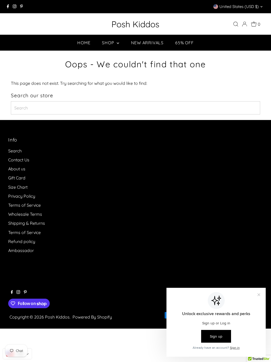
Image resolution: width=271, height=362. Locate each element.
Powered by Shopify (92, 317)
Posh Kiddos (135, 24)
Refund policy (21, 241)
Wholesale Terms (25, 214)
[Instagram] (14, 6)
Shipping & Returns (26, 223)
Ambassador (21, 250)
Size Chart (18, 187)
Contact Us (18, 159)
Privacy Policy (21, 196)
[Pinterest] (21, 6)
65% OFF (184, 42)
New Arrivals (147, 42)
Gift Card (16, 177)
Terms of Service (24, 205)
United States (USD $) (239, 6)
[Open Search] (235, 24)
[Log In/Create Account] (244, 24)
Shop (108, 42)
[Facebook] (8, 6)
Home (83, 42)
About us (16, 168)
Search (15, 150)
